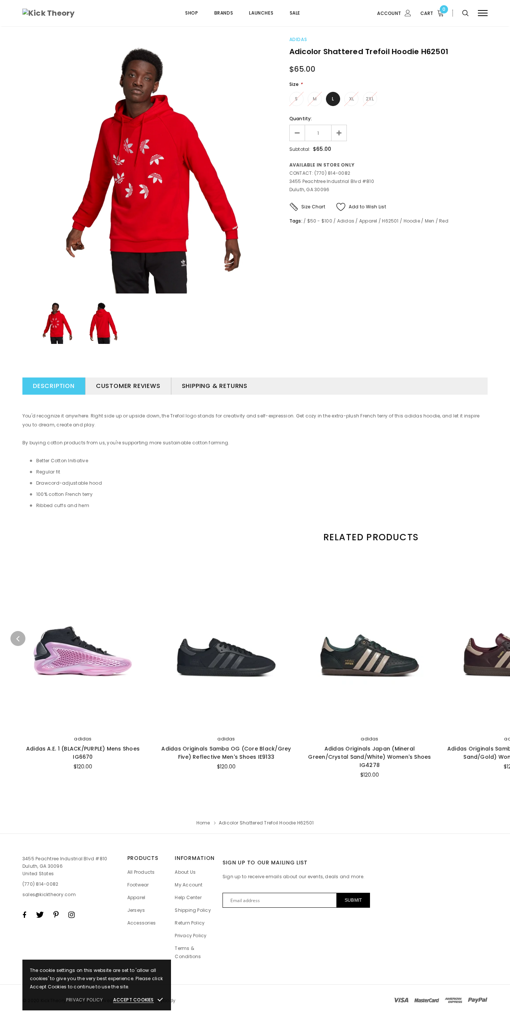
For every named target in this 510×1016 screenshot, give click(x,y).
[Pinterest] (56, 914)
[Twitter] (40, 914)
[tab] (369, 537)
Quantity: (300, 118)
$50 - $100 (319, 221)
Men (430, 221)
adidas (82, 739)
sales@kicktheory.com (49, 894)
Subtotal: (300, 149)
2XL (370, 99)
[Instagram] (71, 914)
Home (203, 823)
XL (351, 99)
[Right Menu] (483, 13)
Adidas (298, 39)
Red (443, 221)
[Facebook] (24, 914)
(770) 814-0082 (40, 884)
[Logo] (78, 13)
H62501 (390, 221)
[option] (150, 165)
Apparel (368, 221)
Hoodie (412, 221)
